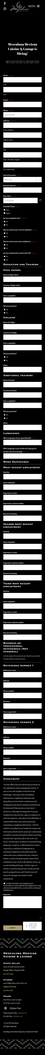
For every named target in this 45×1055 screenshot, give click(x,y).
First (4, 84)
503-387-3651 (8, 974)
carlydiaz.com (17, 1016)
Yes (7, 221)
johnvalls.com (22, 1013)
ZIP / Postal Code (9, 169)
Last (4, 94)
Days (7, 210)
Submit (13, 928)
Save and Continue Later (33, 926)
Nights (8, 213)
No (7, 225)
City (4, 150)
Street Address (8, 130)
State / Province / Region (11, 160)
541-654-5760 (8, 990)
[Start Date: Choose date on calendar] (40, 200)
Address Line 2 (8, 140)
